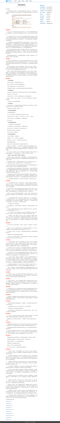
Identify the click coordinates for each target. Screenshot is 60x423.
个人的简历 (43, 12)
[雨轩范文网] (9, 1)
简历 (25, 6)
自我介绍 (49, 14)
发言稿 (49, 19)
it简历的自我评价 (8, 405)
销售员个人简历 (43, 10)
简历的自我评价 (8, 403)
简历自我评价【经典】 (9, 415)
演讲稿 (42, 19)
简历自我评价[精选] (9, 413)
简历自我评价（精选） (9, 409)
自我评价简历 (8, 401)
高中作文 (49, 21)
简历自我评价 (8, 411)
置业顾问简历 (50, 12)
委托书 (42, 21)
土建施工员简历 (50, 10)
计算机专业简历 (50, 7)
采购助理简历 (43, 7)
